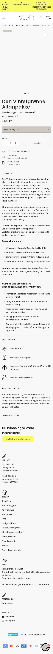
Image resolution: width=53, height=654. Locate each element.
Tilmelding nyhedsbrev (13, 532)
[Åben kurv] (48, 17)
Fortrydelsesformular (12, 550)
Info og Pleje (8, 339)
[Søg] (41, 18)
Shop (4, 26)
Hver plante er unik (11, 388)
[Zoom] (45, 34)
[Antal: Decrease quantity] (5, 143)
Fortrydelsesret (9, 536)
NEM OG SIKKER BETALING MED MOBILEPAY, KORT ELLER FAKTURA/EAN (41, 5)
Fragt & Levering (10, 415)
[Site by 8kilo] (44, 635)
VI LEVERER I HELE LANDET (5, 5)
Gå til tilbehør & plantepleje (18, 439)
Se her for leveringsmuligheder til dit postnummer (25, 584)
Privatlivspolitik (9, 541)
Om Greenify (8, 501)
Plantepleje (7, 514)
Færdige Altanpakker (16, 26)
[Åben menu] (3, 18)
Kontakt (5, 545)
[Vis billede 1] (25, 93)
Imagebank (7, 603)
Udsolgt (37, 143)
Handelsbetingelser (11, 527)
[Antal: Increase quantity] (15, 143)
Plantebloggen (9, 505)
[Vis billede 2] (28, 93)
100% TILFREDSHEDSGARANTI (20, 3)
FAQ (4, 518)
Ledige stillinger (9, 523)
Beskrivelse (7, 173)
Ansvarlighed (8, 510)
